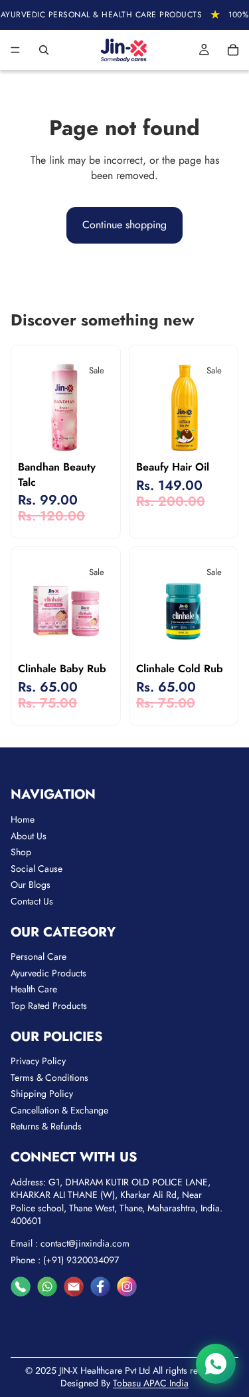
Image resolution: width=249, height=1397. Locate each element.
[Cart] (233, 50)
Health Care (34, 989)
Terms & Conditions (49, 1077)
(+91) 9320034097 (81, 1260)
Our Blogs (30, 884)
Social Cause (36, 868)
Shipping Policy (42, 1093)
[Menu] (15, 50)
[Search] (43, 50)
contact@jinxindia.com (85, 1243)
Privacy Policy (38, 1061)
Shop (21, 852)
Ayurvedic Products (48, 973)
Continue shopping (124, 224)
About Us (28, 836)
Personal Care (38, 956)
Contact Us (32, 901)
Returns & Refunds (46, 1126)
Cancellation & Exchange (59, 1110)
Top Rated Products (49, 1005)
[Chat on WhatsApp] (216, 1364)
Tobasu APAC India (151, 1383)
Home (23, 819)
